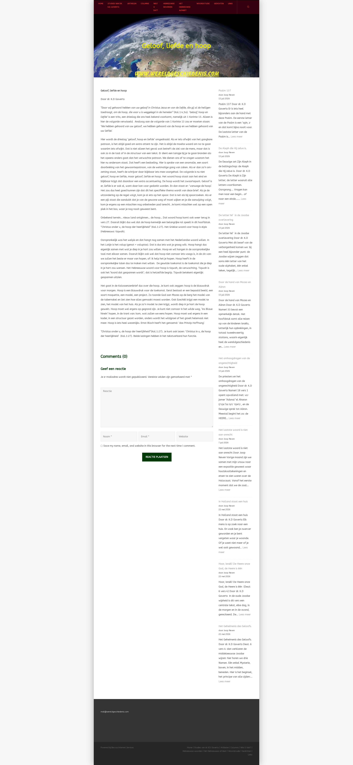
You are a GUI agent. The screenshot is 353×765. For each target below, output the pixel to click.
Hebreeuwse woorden (169, 5)
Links (230, 3)
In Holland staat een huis (233, 501)
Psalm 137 (225, 90)
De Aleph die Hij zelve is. (233, 148)
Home (100, 3)
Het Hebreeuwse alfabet (184, 6)
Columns (145, 3)
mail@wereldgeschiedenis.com (115, 712)
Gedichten (219, 3)
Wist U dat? (155, 6)
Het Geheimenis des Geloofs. (235, 626)
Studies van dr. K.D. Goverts (115, 5)
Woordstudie (203, 3)
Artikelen (131, 3)
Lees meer (237, 136)
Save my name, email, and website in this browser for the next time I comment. (149, 445)
